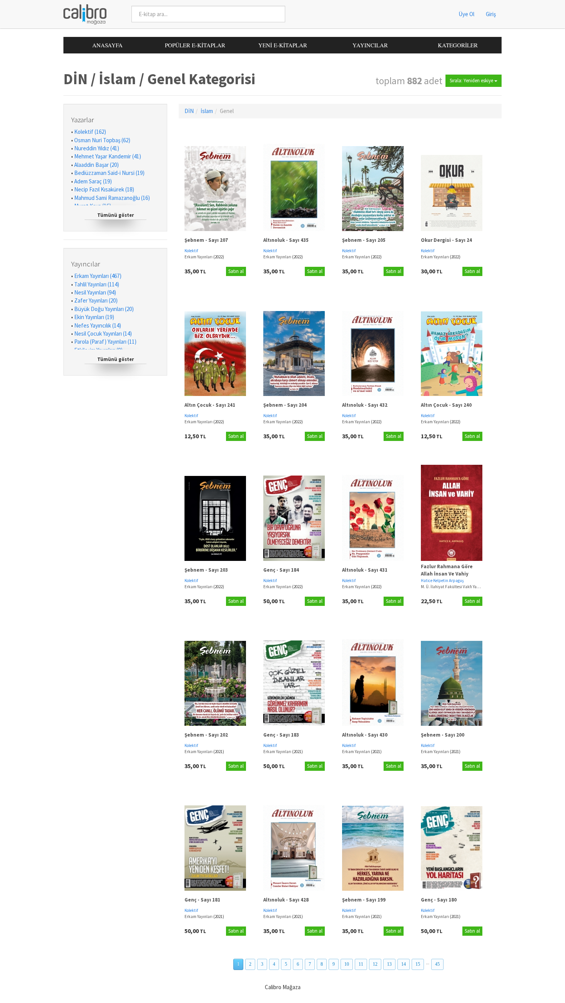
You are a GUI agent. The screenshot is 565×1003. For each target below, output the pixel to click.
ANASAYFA (107, 45)
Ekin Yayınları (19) (94, 317)
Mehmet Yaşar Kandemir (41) (107, 156)
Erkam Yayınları (198, 256)
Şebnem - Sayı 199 (364, 900)
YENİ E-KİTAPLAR (282, 45)
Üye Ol (466, 14)
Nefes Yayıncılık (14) (97, 325)
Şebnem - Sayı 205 (364, 240)
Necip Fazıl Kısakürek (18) (104, 189)
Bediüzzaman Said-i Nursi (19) (109, 172)
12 (375, 964)
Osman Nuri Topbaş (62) (102, 140)
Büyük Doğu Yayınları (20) (104, 309)
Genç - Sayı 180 (439, 900)
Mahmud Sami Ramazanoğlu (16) (112, 197)
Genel (227, 111)
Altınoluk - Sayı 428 (286, 900)
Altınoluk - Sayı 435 (286, 240)
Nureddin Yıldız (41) (96, 148)
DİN (189, 111)
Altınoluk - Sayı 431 (364, 570)
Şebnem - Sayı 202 (206, 735)
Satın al (236, 271)
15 (417, 964)
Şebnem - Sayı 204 (285, 405)
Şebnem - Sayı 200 (442, 735)
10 (346, 964)
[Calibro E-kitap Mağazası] (82, 13)
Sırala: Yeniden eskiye (472, 80)
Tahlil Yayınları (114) (96, 284)
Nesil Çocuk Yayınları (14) (103, 333)
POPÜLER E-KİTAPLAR (195, 45)
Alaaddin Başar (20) (96, 164)
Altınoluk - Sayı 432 (364, 405)
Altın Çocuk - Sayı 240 (446, 405)
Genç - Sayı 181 (202, 900)
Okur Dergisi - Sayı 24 (446, 240)
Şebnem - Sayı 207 (206, 240)
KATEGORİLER (458, 45)
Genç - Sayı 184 (281, 570)
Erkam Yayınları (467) (97, 275)
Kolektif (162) (90, 131)
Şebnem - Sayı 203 (206, 570)
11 (361, 964)
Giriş (491, 14)
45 (437, 964)
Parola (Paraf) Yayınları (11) (105, 341)
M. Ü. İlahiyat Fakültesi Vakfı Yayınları (455, 586)
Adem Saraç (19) (93, 181)
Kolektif (191, 250)
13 (389, 964)
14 (403, 964)
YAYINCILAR (370, 45)
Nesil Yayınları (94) (95, 292)
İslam (207, 111)
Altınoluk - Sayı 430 (364, 735)
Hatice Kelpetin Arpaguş (442, 580)
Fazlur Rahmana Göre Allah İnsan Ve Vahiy (447, 570)
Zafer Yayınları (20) (96, 300)
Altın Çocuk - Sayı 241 (209, 405)
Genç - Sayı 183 (281, 735)
